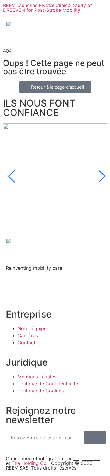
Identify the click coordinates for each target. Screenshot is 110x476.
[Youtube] (61, 288)
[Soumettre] (95, 437)
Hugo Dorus (86, 458)
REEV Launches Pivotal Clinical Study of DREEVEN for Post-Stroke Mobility (47, 7)
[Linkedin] (13, 288)
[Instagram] (29, 288)
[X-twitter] (45, 288)
